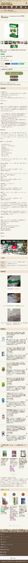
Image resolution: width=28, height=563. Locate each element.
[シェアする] (2, 64)
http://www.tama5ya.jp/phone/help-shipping (10, 84)
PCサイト (14, 558)
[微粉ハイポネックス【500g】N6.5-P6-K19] (14, 30)
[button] (7, 7)
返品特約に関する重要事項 (7, 69)
